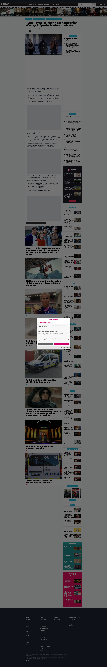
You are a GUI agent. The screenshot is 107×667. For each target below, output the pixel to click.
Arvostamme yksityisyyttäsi (45, 322)
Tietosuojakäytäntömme (65, 347)
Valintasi (61, 322)
